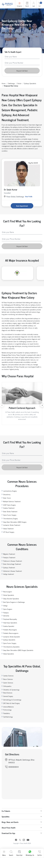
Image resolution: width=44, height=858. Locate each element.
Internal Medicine (8, 706)
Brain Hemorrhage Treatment (12, 564)
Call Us (39, 855)
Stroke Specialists (8, 595)
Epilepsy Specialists (30, 83)
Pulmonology (7, 710)
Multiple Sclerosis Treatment (12, 501)
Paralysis (6, 612)
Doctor (19, 83)
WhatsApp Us (30, 855)
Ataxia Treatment (8, 528)
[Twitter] (20, 840)
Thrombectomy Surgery (10, 518)
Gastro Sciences (8, 682)
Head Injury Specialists (10, 622)
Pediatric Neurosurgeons (10, 633)
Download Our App (8, 833)
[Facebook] (16, 840)
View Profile (28, 196)
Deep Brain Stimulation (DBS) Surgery (14, 522)
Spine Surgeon (7, 609)
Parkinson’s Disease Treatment (12, 561)
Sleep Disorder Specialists (11, 598)
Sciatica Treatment (8, 508)
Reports (27, 6)
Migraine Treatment (9, 554)
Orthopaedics (7, 686)
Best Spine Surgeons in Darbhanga (14, 602)
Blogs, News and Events (10, 822)
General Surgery (8, 696)
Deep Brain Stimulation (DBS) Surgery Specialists (18, 650)
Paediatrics (6, 713)
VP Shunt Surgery (8, 532)
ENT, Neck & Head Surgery (11, 703)
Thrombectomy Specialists (11, 646)
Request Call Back (22, 70)
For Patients (6, 811)
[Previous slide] (2, 405)
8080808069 (13, 766)
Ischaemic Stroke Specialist (11, 636)
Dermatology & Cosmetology (12, 699)
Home (3, 83)
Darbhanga (11, 83)
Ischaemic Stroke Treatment (11, 525)
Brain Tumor (7, 498)
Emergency (19, 6)
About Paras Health (8, 827)
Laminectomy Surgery (10, 491)
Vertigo (5, 605)
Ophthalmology (8, 717)
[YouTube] (28, 840)
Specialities (5, 816)
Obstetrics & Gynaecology (11, 689)
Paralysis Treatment (9, 557)
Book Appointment (22, 206)
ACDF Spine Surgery (9, 505)
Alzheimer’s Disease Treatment (12, 571)
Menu (4, 855)
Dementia (6, 615)
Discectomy (6, 494)
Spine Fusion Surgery (9, 515)
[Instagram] (24, 840)
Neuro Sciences (8, 679)
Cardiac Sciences (8, 675)
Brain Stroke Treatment (10, 511)
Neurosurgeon (7, 591)
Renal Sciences (7, 692)
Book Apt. (19, 855)
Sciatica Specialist (8, 626)
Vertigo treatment (8, 574)
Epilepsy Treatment (9, 567)
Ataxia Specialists (8, 653)
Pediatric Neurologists (10, 629)
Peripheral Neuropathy (10, 619)
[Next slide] (42, 405)
